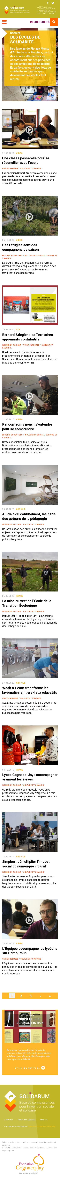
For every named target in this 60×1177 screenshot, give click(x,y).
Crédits (44, 1120)
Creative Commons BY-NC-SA (41, 1126)
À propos (9, 1120)
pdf (18, 330)
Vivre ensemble (10, 169)
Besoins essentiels (12, 256)
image (19, 596)
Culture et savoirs (30, 169)
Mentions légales (27, 1120)
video (19, 153)
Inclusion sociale (34, 256)
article (20, 509)
